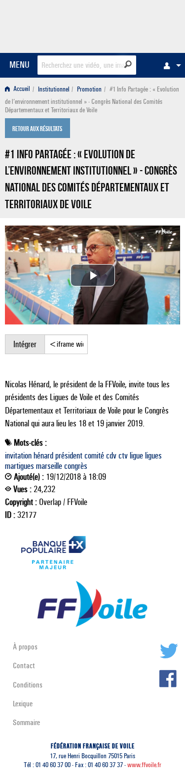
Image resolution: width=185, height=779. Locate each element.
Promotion (89, 89)
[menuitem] (170, 65)
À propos (25, 646)
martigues (19, 466)
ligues (153, 455)
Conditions (27, 684)
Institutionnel (54, 89)
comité (94, 455)
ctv (123, 455)
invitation (18, 455)
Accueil (21, 89)
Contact (24, 665)
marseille (49, 466)
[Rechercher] (128, 64)
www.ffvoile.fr (144, 765)
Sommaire (26, 722)
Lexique (23, 703)
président (68, 455)
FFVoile (133, 25)
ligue (136, 455)
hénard (43, 455)
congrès (75, 466)
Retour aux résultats (37, 129)
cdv (111, 455)
